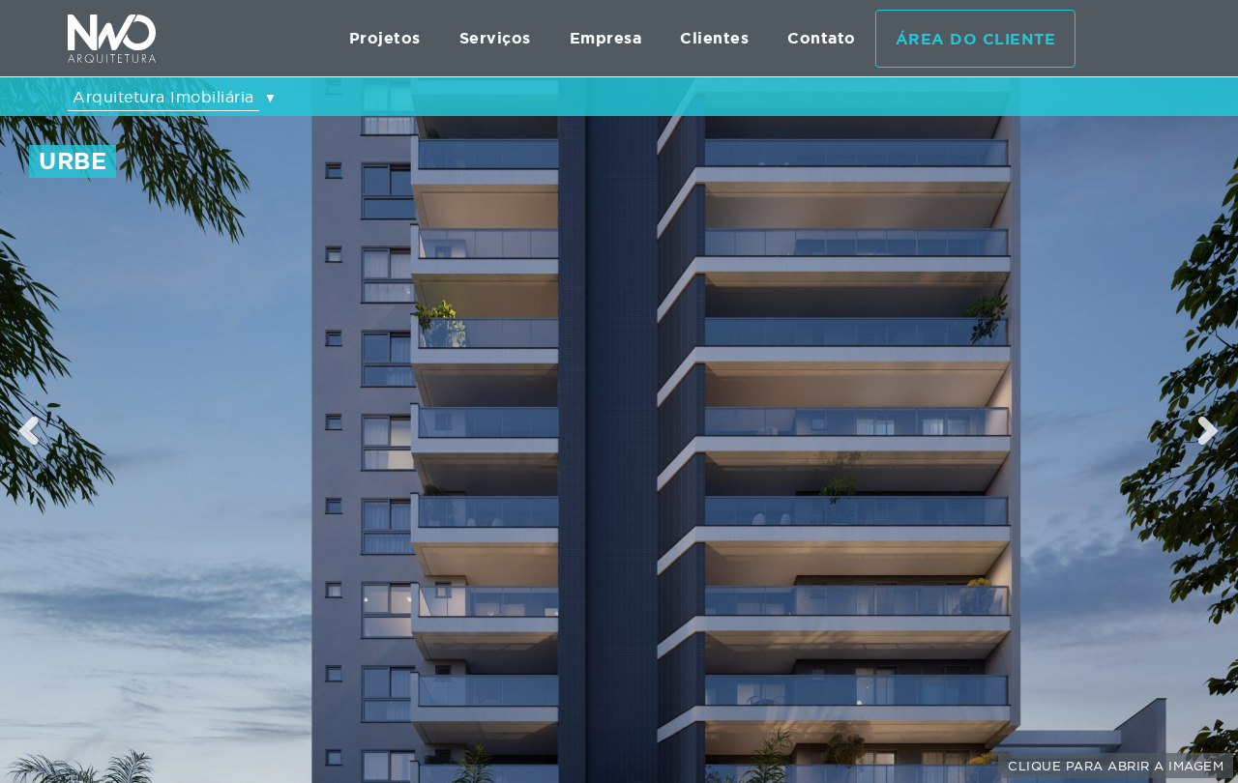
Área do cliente (976, 39)
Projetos (385, 38)
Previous (29, 430)
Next (1209, 430)
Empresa (606, 38)
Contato (821, 38)
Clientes (714, 38)
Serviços (495, 38)
